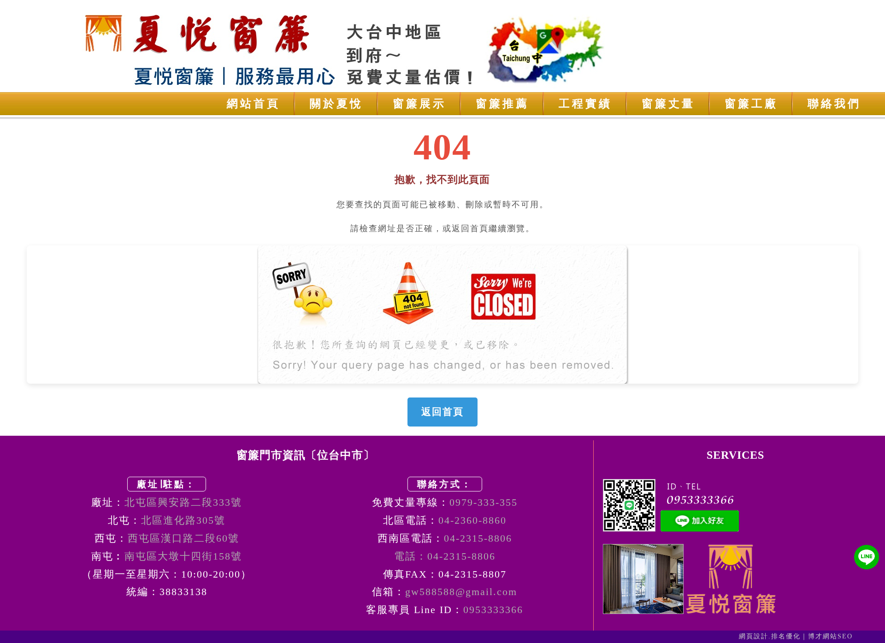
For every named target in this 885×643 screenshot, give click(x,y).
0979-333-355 (483, 502)
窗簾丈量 (668, 104)
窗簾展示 (419, 104)
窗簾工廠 (751, 104)
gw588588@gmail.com (461, 591)
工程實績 (585, 104)
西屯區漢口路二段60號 (183, 538)
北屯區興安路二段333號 (183, 502)
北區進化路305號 (183, 520)
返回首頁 (442, 411)
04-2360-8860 (472, 520)
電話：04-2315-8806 (445, 556)
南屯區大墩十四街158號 (183, 556)
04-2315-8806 (478, 538)
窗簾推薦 (502, 104)
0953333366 (493, 609)
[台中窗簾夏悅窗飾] (442, 46)
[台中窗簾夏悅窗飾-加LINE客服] (866, 557)
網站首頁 (253, 104)
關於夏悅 (336, 104)
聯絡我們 (834, 104)
